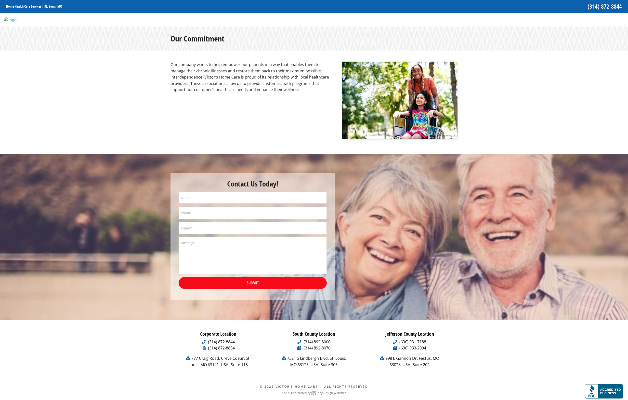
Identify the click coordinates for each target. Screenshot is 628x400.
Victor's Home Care (296, 387)
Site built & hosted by (314, 393)
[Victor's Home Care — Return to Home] (10, 19)
